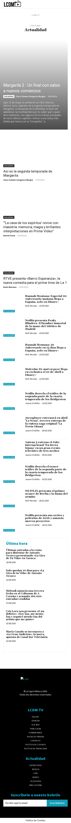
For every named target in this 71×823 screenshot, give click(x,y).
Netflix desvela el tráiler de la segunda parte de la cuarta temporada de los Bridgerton (45, 396)
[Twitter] (47, 701)
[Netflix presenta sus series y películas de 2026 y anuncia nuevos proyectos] (13, 522)
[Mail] (35, 701)
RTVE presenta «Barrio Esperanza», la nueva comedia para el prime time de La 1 (35, 281)
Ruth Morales (10, 287)
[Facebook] (18, 701)
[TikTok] (41, 701)
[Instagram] (30, 701)
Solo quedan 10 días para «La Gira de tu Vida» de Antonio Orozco (25, 573)
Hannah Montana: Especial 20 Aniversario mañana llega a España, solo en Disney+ (46, 299)
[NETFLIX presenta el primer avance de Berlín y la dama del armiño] (13, 497)
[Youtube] (53, 701)
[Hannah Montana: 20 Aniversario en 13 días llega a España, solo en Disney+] (13, 351)
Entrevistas (34, 34)
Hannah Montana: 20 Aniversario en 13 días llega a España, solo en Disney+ (45, 347)
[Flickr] (24, 701)
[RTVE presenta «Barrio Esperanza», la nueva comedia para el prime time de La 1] (35, 258)
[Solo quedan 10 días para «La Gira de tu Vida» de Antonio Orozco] (57, 576)
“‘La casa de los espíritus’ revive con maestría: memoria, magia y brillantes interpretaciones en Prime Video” (32, 227)
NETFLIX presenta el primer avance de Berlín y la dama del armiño (46, 493)
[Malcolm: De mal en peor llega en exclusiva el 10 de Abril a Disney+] (13, 375)
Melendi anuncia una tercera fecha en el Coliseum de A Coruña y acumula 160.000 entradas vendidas (25, 595)
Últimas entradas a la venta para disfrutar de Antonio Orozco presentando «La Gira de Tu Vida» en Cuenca (25, 554)
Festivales (47, 34)
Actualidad (12, 34)
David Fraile (9, 235)
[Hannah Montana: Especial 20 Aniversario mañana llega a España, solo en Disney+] (13, 302)
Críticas (23, 34)
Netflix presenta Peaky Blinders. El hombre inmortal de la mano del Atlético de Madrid (45, 325)
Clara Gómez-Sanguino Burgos (30, 96)
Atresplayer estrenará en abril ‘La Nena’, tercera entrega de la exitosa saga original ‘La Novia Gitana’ (46, 422)
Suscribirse (57, 803)
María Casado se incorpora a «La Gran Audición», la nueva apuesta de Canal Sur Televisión (27, 634)
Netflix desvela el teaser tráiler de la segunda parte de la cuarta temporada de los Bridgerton (45, 471)
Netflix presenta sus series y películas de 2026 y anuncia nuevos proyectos (44, 518)
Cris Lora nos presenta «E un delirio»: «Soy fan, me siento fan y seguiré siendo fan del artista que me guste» (25, 615)
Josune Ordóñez (32, 403)
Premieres (58, 34)
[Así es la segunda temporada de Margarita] (35, 151)
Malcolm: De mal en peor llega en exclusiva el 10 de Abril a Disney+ (46, 372)
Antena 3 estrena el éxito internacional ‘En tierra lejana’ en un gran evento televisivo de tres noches (42, 447)
